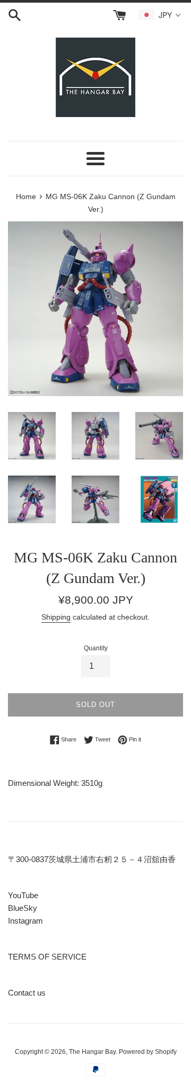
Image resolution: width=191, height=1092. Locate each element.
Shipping (56, 617)
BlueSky (22, 907)
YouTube (23, 895)
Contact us (27, 992)
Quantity (96, 648)
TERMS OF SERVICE (47, 956)
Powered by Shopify (148, 1051)
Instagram (25, 920)
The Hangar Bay (92, 1051)
